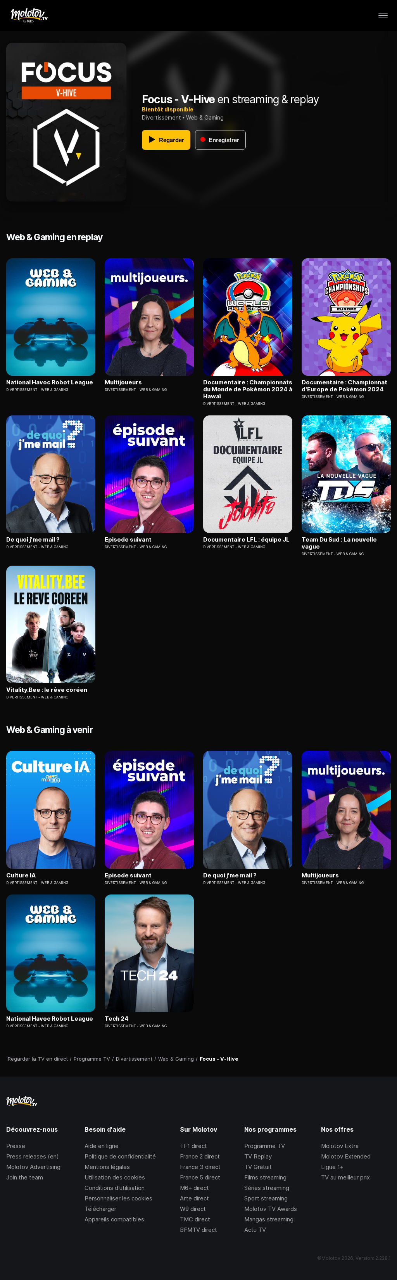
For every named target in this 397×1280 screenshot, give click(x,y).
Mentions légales (107, 1167)
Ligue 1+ (332, 1167)
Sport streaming (266, 1198)
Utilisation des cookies (115, 1177)
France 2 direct (200, 1156)
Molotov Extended (346, 1156)
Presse (15, 1146)
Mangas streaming (268, 1219)
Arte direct (194, 1198)
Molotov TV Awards (270, 1208)
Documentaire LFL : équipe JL (246, 539)
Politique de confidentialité (120, 1156)
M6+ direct (194, 1187)
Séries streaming (266, 1187)
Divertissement (161, 117)
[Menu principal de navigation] (383, 15)
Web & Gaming (205, 117)
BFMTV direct (198, 1229)
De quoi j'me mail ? (33, 539)
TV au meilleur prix (345, 1177)
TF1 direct (193, 1146)
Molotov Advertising (33, 1167)
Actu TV (255, 1229)
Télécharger (100, 1208)
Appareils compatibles (114, 1219)
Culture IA (21, 875)
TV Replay (258, 1156)
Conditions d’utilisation (115, 1187)
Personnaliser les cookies (118, 1198)
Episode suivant (128, 539)
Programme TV (264, 1146)
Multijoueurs (123, 382)
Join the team (24, 1177)
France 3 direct (200, 1167)
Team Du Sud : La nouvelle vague (339, 543)
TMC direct (195, 1219)
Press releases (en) (32, 1156)
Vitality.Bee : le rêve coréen (46, 689)
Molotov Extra (340, 1146)
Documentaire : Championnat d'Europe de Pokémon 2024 (344, 386)
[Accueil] (28, 15)
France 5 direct (200, 1177)
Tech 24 (117, 1018)
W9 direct (193, 1208)
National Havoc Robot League (49, 382)
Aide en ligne (102, 1146)
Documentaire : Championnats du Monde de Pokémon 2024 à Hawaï (247, 389)
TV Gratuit (258, 1167)
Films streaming (265, 1177)
